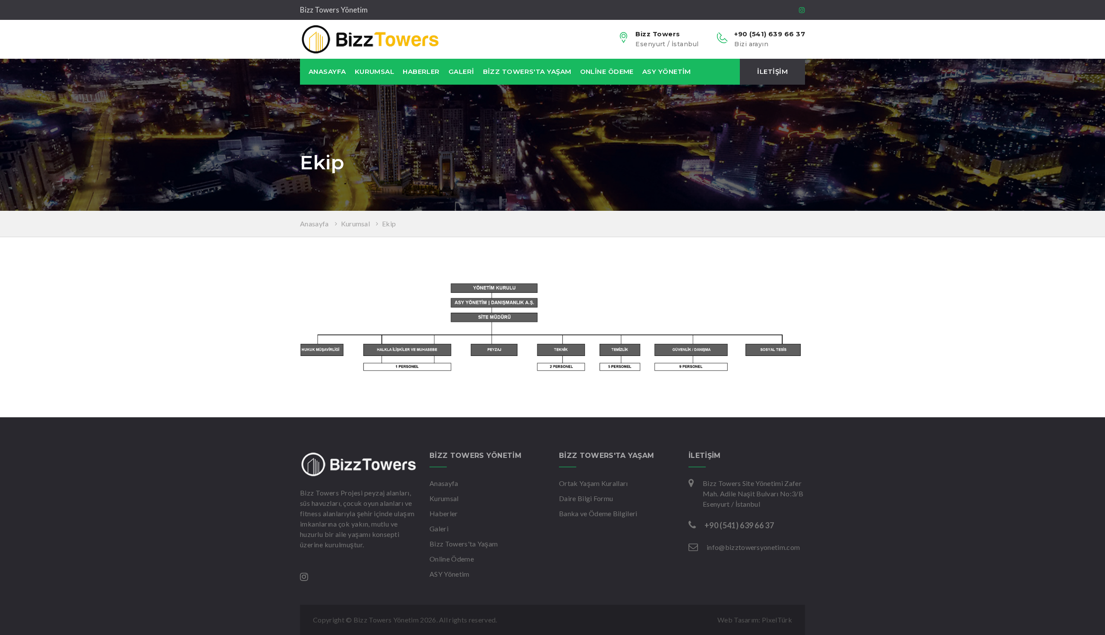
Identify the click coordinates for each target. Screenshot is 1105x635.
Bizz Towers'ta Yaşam (463, 544)
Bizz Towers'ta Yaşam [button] (527, 71)
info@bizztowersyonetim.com (753, 547)
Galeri (461, 71)
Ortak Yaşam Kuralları (593, 483)
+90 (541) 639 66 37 (739, 525)
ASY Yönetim (666, 71)
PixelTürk (777, 620)
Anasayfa (327, 71)
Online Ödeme (607, 71)
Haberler (421, 71)
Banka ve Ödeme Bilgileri (598, 513)
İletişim (772, 71)
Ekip (389, 223)
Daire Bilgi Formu (586, 498)
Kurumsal (355, 223)
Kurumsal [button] (375, 71)
